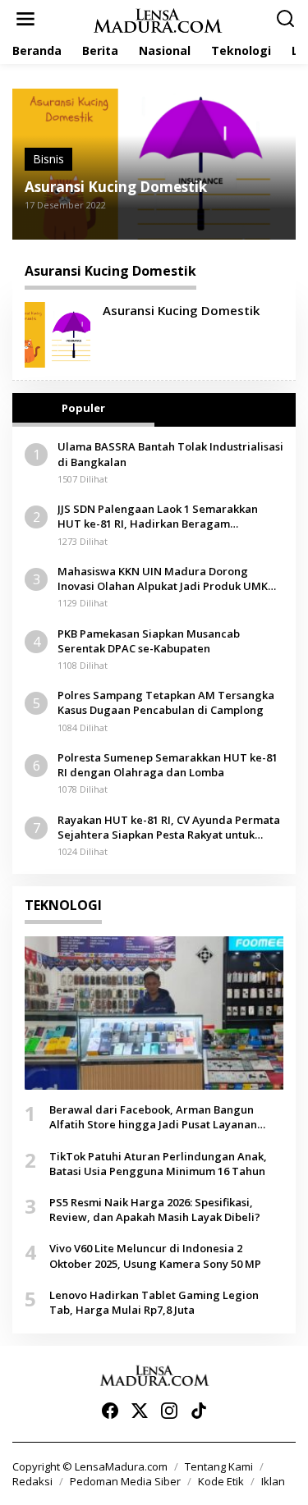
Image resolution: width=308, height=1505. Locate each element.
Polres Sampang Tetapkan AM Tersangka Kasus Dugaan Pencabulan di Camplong (165, 702)
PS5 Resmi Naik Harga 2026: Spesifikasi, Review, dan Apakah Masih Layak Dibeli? (154, 1209)
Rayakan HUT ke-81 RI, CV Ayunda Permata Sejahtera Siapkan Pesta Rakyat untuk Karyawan (168, 827)
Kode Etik (221, 1481)
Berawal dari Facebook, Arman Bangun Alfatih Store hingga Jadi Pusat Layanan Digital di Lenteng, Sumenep (153, 1117)
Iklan (273, 1481)
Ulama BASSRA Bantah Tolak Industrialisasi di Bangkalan (170, 454)
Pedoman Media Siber (125, 1481)
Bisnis (48, 159)
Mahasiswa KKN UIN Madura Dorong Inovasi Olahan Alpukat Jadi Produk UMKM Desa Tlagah (167, 578)
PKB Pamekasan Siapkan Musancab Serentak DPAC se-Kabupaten (148, 641)
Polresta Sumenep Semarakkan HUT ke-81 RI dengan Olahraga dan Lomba (167, 765)
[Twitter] (139, 1410)
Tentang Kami (219, 1466)
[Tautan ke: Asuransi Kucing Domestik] (57, 333)
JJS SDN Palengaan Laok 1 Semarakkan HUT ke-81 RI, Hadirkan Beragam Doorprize (157, 516)
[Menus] (25, 19)
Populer (83, 407)
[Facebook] (110, 1410)
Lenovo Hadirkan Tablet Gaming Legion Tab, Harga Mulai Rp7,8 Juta (154, 1302)
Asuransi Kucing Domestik (116, 187)
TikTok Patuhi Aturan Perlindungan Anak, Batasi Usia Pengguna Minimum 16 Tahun (158, 1163)
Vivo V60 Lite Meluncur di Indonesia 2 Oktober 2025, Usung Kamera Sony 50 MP (155, 1255)
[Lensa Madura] (157, 19)
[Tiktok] (198, 1410)
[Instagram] (169, 1410)
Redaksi (32, 1481)
